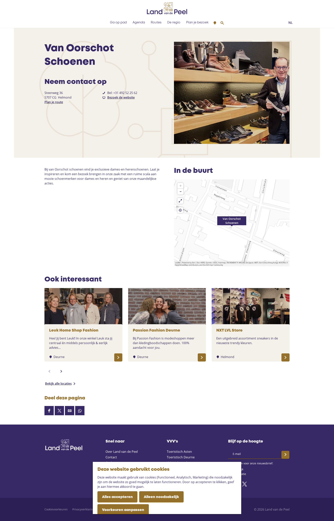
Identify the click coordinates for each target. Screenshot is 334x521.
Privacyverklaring (83, 509)
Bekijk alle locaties (58, 383)
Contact (111, 457)
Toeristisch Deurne (181, 457)
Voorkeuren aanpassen (123, 510)
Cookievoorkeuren (56, 509)
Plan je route (53, 102)
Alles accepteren (117, 497)
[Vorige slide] (49, 371)
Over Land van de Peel (122, 451)
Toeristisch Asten (179, 451)
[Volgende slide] (61, 371)
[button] (231, 223)
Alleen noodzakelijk (161, 497)
